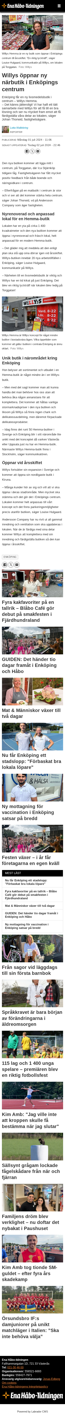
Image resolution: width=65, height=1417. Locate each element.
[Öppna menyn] (59, 6)
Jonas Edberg (51, 1378)
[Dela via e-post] (37, 151)
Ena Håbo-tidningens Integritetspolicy (25, 1386)
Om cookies (9, 1382)
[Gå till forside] (22, 6)
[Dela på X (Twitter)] (32, 151)
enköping (10, 557)
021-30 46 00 (15, 1367)
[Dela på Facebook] (26, 151)
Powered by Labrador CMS (32, 1411)
